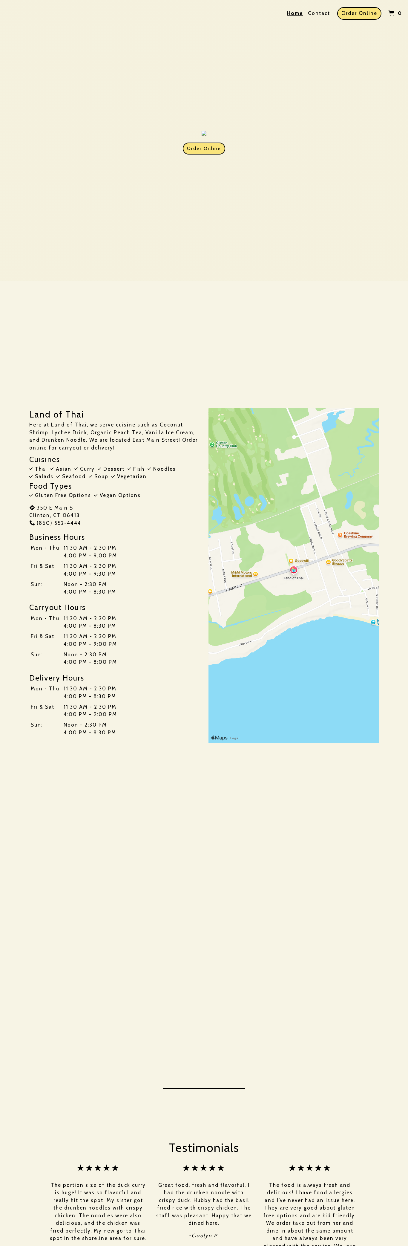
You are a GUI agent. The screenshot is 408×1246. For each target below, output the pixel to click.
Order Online (359, 13)
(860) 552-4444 (59, 523)
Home (295, 13)
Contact (319, 13)
